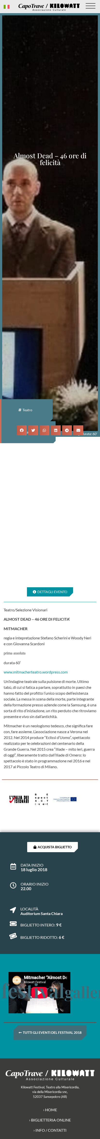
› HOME (50, 1109)
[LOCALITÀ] (13, 908)
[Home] (49, 7)
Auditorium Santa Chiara (41, 913)
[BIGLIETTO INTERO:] (13, 924)
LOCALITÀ (29, 908)
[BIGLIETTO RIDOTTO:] (13, 936)
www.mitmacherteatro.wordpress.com (36, 672)
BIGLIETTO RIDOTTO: (39, 937)
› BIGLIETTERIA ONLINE (50, 1120)
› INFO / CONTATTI (50, 1130)
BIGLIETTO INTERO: (37, 925)
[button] (22, 430)
